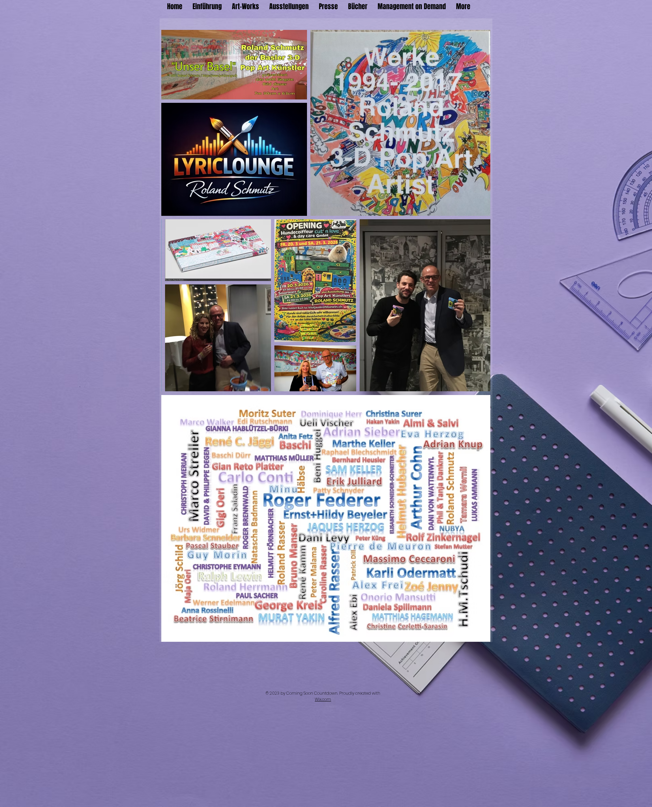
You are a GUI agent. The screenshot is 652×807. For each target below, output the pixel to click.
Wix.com (323, 699)
